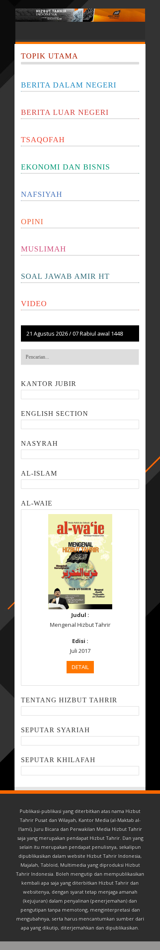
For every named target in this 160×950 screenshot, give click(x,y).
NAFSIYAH (41, 194)
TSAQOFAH (43, 139)
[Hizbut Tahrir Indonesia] (80, 15)
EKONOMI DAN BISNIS (65, 167)
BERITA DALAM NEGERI (68, 85)
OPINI (32, 221)
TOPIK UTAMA (49, 56)
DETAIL (80, 667)
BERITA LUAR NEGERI (65, 112)
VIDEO (34, 303)
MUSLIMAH (43, 249)
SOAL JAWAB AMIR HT (65, 276)
